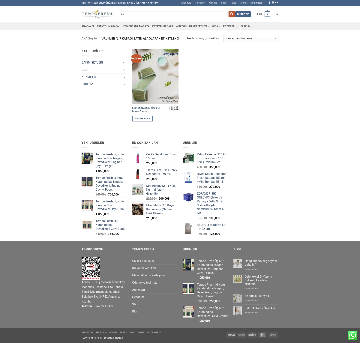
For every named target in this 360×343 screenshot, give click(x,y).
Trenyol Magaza (108, 26)
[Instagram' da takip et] (273, 2)
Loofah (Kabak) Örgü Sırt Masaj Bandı (146, 109)
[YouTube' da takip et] (276, 2)
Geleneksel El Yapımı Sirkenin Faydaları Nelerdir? (258, 280)
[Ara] (277, 14)
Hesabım (200, 2)
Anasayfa (186, 2)
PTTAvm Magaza (162, 26)
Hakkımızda (256, 2)
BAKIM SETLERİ (198, 26)
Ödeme (213, 2)
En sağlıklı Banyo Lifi (258, 296)
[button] (242, 14)
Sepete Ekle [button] (142, 118)
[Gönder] (232, 14)
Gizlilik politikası (143, 261)
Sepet (224, 2)
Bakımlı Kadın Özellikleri (261, 308)
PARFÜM (245, 26)
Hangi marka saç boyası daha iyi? (261, 262)
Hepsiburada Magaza (136, 26)
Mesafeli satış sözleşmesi (149, 275)
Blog (234, 2)
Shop (243, 2)
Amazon (181, 26)
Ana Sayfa (89, 38)
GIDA (215, 26)
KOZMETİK (229, 26)
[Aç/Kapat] (124, 62)
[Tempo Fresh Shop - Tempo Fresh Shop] (97, 14)
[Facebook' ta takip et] (269, 2)
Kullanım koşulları (144, 268)
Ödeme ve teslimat (144, 282)
